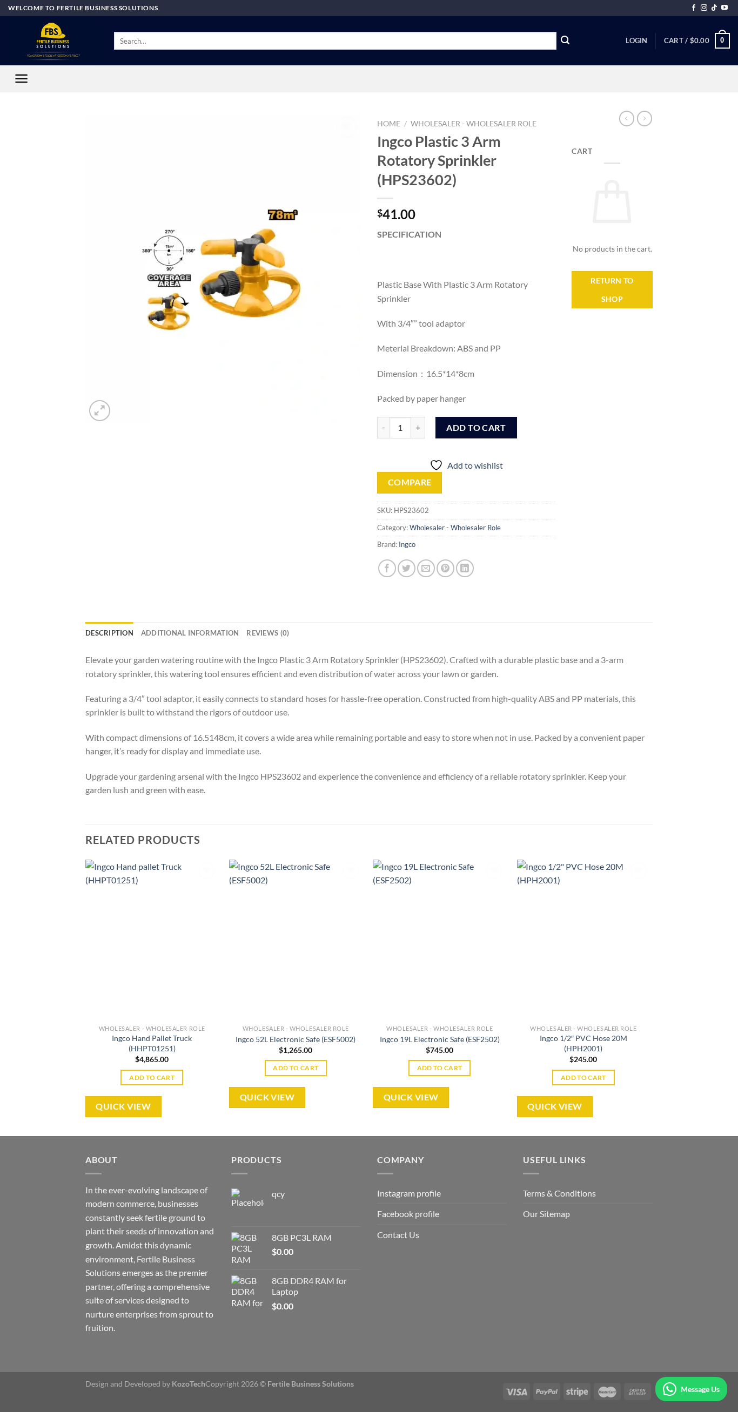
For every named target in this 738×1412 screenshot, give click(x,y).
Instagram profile (409, 1193)
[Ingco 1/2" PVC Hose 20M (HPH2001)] (583, 939)
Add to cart (476, 427)
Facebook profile (408, 1213)
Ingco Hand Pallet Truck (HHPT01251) (152, 1043)
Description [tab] (109, 633)
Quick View (123, 1106)
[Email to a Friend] (426, 568)
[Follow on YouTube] (724, 8)
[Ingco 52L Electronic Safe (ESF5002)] (296, 939)
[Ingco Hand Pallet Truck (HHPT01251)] (152, 939)
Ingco (407, 544)
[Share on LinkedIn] (465, 568)
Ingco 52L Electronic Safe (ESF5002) (295, 1039)
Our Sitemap (546, 1213)
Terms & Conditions (559, 1193)
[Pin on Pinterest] (445, 568)
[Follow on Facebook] (693, 8)
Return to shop (612, 289)
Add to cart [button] (152, 1077)
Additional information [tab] (190, 633)
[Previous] (86, 997)
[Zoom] (99, 410)
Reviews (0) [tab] (267, 633)
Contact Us (398, 1234)
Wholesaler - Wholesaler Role (473, 123)
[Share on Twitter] (406, 568)
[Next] (649, 997)
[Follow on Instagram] (704, 8)
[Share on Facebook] (387, 568)
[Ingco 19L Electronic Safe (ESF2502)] (439, 939)
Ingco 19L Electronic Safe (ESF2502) (440, 1039)
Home (388, 123)
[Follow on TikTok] (714, 8)
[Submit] (565, 41)
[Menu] (21, 78)
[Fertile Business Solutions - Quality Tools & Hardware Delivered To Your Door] (53, 41)
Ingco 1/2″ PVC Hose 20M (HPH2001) (583, 1043)
